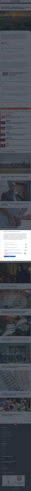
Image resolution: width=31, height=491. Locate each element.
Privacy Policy (20, 259)
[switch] (25, 244)
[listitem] (15, 242)
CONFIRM (9, 256)
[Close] (29, 231)
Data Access (15, 259)
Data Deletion (11, 259)
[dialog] (15, 245)
